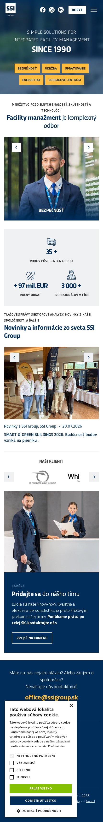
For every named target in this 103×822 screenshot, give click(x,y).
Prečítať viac (56, 746)
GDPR (85, 795)
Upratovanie (75, 68)
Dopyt (77, 10)
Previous (16, 147)
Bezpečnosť (27, 68)
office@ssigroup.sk (51, 698)
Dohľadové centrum (64, 80)
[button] (41, 810)
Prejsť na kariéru (32, 638)
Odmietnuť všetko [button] (40, 801)
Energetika (31, 80)
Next (88, 147)
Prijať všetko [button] (40, 788)
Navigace (93, 10)
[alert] (41, 759)
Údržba (51, 68)
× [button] (71, 706)
